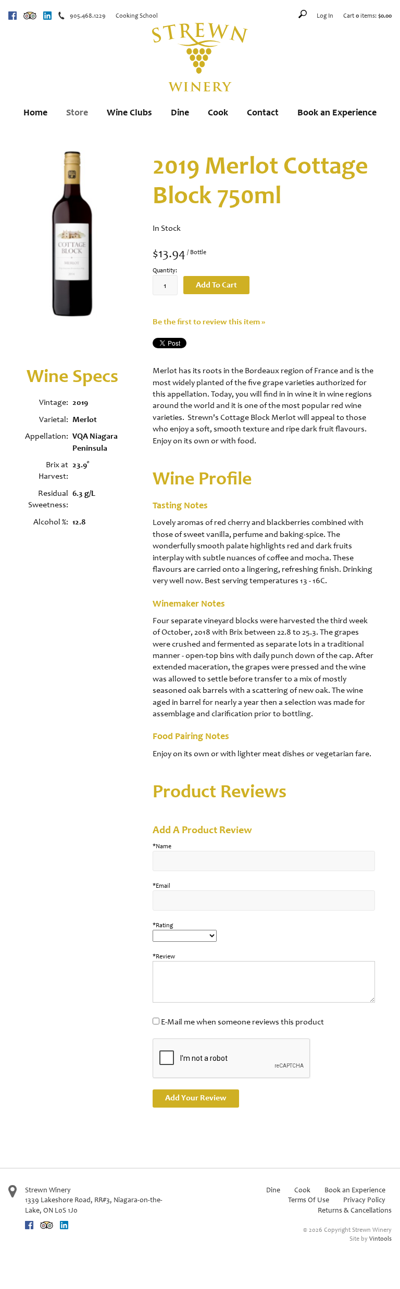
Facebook (12, 15)
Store (77, 112)
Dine (180, 112)
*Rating (163, 925)
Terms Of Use (308, 1199)
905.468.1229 (88, 15)
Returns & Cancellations (355, 1210)
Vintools (380, 1238)
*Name (162, 846)
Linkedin (47, 15)
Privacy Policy (364, 1199)
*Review (164, 956)
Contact (263, 112)
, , (93, 1205)
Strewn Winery (48, 1190)
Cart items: (367, 15)
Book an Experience (337, 112)
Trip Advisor (29, 15)
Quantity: (165, 270)
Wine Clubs (129, 112)
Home (35, 112)
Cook (218, 112)
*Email (161, 885)
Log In (325, 15)
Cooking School (137, 15)
